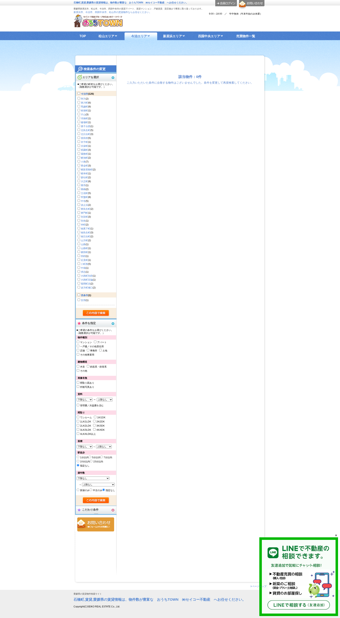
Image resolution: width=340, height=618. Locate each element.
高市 (83, 185)
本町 (83, 224)
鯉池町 (84, 157)
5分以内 (96, 457)
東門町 (84, 213)
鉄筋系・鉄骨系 (98, 366)
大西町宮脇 (87, 279)
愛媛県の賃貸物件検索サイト (88, 594)
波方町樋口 (87, 287)
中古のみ (97, 490)
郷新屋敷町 (87, 169)
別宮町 (84, 216)
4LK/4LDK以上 (88, 434)
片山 (83, 114)
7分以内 (108, 457)
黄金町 (84, 165)
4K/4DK (100, 430)
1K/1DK (101, 417)
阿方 (83, 98)
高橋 (83, 189)
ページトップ (259, 586)
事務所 (93, 350)
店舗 (82, 350)
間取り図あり (87, 383)
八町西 (84, 264)
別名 (83, 220)
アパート (102, 342)
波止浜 (84, 205)
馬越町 (84, 106)
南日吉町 (85, 236)
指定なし (85, 465)
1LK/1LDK (85, 421)
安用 (83, 300)
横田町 (84, 252)
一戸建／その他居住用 (92, 346)
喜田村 (84, 138)
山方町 (84, 240)
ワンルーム (86, 417)
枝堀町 (84, 110)
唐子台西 (85, 126)
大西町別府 (87, 275)
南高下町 (85, 228)
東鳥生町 (85, 209)
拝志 (83, 272)
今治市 (84, 93)
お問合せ (95, 524)
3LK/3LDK (85, 430)
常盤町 (84, 197)
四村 (83, 256)
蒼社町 (84, 177)
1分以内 (84, 457)
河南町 (84, 118)
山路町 (84, 248)
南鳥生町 (85, 232)
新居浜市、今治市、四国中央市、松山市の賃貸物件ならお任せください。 (113, 12)
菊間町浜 (85, 283)
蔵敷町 (84, 153)
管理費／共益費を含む (92, 405)
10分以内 (85, 461)
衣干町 (84, 142)
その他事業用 (87, 354)
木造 (82, 366)
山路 (83, 244)
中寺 (83, 201)
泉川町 (84, 102)
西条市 (84, 295)
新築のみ (85, 490)
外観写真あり (87, 387)
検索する (96, 313)
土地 (105, 350)
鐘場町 (84, 122)
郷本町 (84, 173)
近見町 (84, 260)
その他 (83, 371)
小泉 (83, 161)
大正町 (84, 181)
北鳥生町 (85, 130)
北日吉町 (85, 134)
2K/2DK (100, 421)
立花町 (84, 193)
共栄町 (84, 146)
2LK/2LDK (85, 425)
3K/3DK (100, 425)
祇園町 (84, 150)
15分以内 (98, 461)
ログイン (226, 3)
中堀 (83, 268)
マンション (86, 342)
